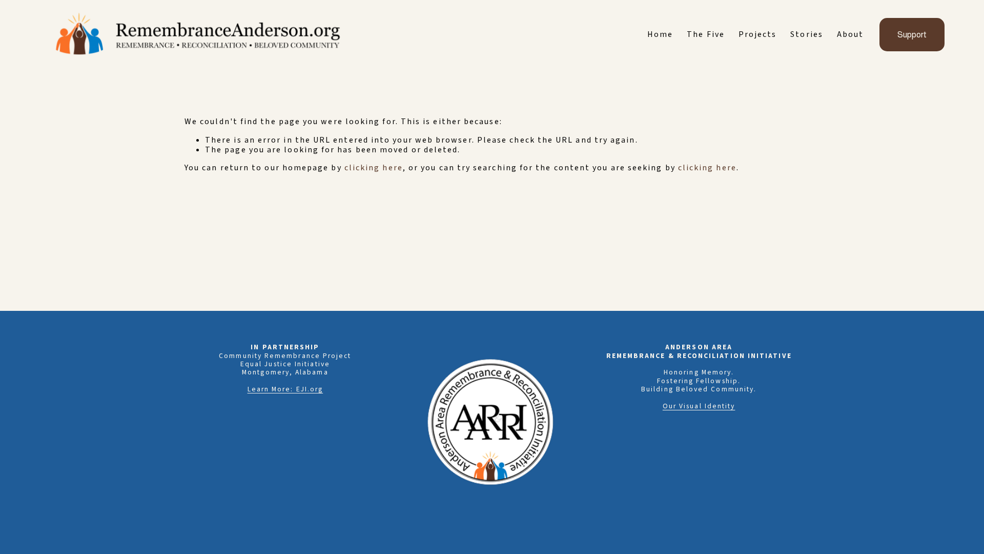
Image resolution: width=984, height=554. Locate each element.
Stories (806, 35)
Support (912, 34)
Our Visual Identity (699, 406)
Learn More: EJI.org (285, 389)
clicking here (373, 167)
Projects (758, 35)
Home (660, 35)
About (850, 35)
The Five (706, 35)
